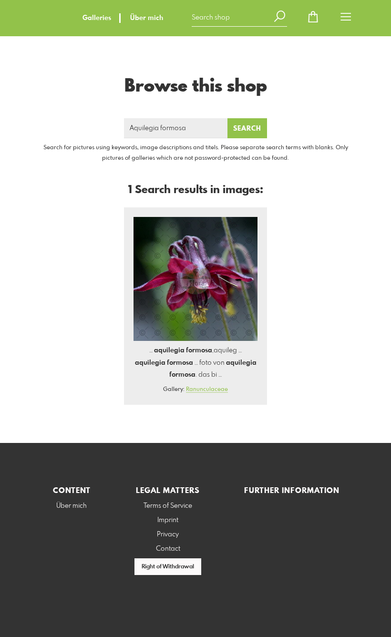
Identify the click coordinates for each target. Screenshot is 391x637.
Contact (168, 548)
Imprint (167, 520)
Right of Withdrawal (168, 567)
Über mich (146, 18)
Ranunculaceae (207, 389)
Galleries (96, 18)
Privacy (168, 534)
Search (247, 128)
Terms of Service (168, 506)
